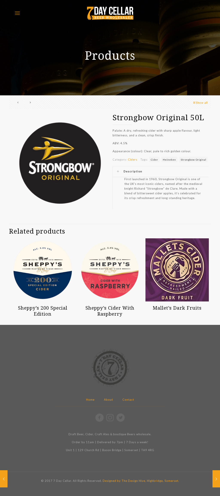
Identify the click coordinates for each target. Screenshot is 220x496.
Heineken (169, 159)
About (108, 399)
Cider (154, 159)
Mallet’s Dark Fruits (177, 307)
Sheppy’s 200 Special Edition (42, 310)
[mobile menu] (17, 13)
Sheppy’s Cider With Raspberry (110, 310)
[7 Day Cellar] (110, 13)
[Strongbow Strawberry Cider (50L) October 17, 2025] (216, 478)
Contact (128, 399)
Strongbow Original (193, 159)
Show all (202, 102)
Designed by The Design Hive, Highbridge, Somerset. (141, 480)
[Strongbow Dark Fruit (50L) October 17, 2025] (4, 478)
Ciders (132, 159)
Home (90, 399)
